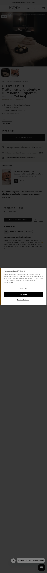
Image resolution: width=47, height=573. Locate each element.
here (12, 282)
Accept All (23, 294)
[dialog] (23, 286)
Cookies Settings (23, 300)
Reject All (23, 288)
